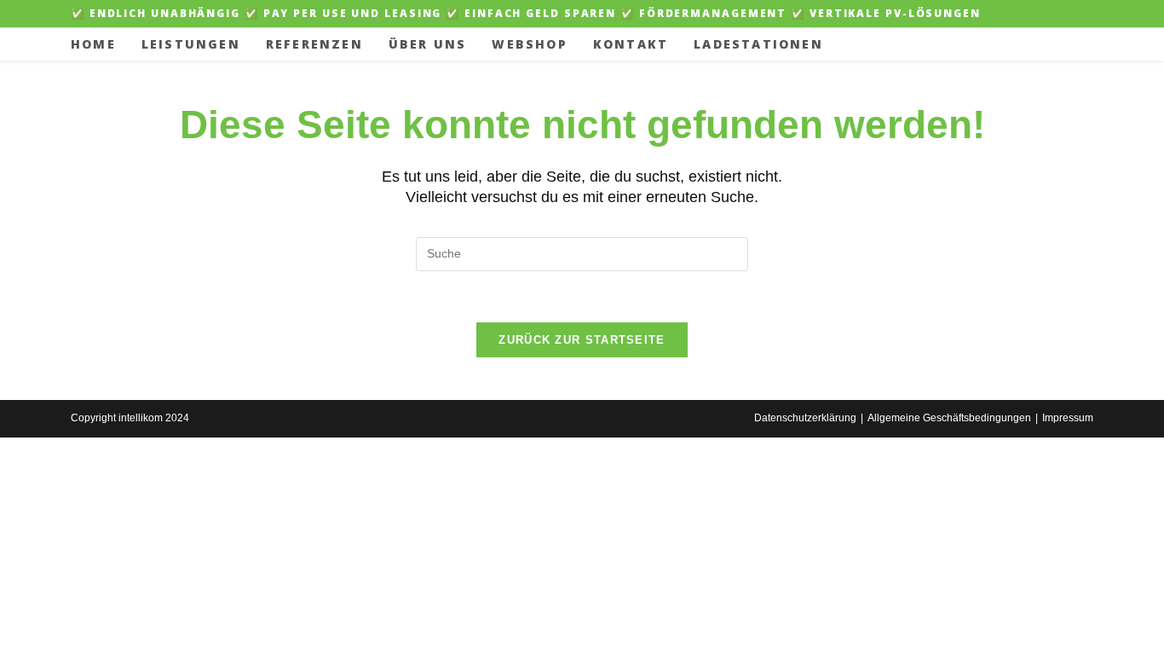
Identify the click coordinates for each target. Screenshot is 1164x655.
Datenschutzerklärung (805, 418)
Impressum (1067, 418)
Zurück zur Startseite (581, 339)
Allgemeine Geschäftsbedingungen (949, 418)
